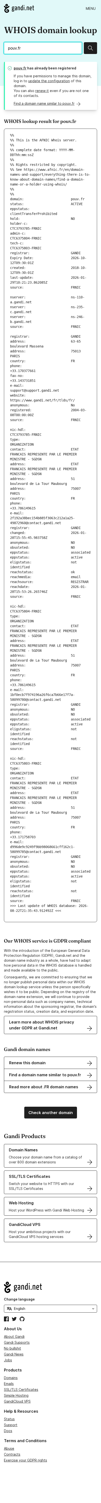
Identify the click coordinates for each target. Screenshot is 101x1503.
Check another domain (50, 1112)
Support (10, 1425)
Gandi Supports (17, 1342)
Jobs (8, 1360)
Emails (9, 1384)
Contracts (12, 1454)
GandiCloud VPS (17, 1401)
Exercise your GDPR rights (25, 1460)
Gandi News (14, 1354)
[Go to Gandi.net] (19, 8)
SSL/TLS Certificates (21, 1389)
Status (9, 1419)
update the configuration (49, 81)
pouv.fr (20, 68)
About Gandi (14, 1336)
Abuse (9, 1448)
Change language (19, 1299)
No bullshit (12, 1348)
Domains (11, 1378)
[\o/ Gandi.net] (50, 1287)
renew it (42, 91)
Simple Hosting (16, 1395)
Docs (8, 1431)
